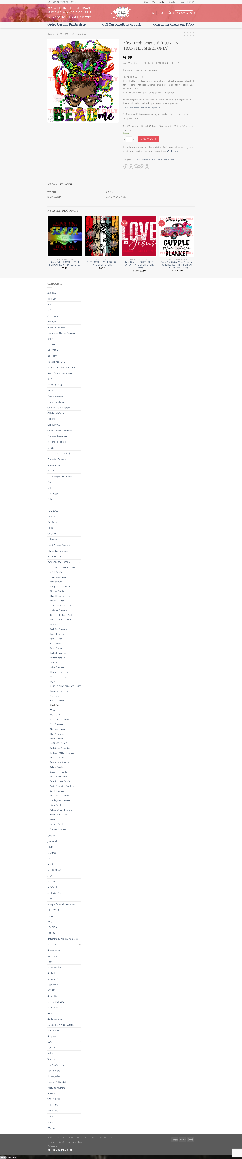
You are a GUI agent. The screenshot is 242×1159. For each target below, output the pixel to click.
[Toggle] (80, 442)
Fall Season (52, 493)
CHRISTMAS (53, 424)
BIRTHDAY (52, 356)
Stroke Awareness (56, 1019)
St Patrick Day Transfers (60, 795)
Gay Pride (52, 522)
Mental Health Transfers (60, 719)
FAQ (182, 2)
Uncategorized (54, 1076)
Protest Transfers (57, 757)
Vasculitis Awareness (57, 1087)
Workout (51, 1128)
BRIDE (50, 390)
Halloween (52, 539)
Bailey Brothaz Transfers (60, 586)
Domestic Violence (56, 459)
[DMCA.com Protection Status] (8, 1157)
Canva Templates (55, 402)
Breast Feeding (54, 384)
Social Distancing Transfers (62, 786)
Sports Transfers (57, 790)
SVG (153, 2)
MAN (50, 864)
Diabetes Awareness (57, 436)
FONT (50, 505)
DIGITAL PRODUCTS (57, 442)
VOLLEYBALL (53, 1099)
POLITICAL (52, 927)
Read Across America (59, 762)
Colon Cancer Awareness (59, 430)
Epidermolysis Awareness (59, 476)
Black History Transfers (60, 596)
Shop (146, 2)
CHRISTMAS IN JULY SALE (61, 605)
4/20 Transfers (56, 572)
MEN (50, 875)
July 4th (53, 681)
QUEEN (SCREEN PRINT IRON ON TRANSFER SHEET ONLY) (102, 263)
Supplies (172, 2)
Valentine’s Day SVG (57, 1082)
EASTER (51, 470)
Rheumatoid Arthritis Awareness (62, 938)
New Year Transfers (58, 729)
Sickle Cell (52, 956)
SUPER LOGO (54, 1030)
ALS (49, 310)
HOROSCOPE (54, 556)
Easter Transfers (57, 634)
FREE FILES (52, 516)
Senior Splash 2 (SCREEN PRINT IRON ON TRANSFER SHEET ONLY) (65, 263)
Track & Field (53, 1070)
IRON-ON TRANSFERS (64, 34)
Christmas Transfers (58, 610)
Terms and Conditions (101, 1137)
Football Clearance (58, 653)
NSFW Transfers (57, 733)
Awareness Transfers (59, 577)
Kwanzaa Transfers (58, 700)
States (50, 1013)
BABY (50, 338)
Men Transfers (56, 714)
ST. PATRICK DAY (55, 1001)
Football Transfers (57, 657)
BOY (49, 379)
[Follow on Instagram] (190, 2)
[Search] (153, 13)
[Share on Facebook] (125, 166)
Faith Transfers (56, 638)
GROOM (51, 533)
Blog (79, 12)
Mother (50, 898)
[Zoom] (51, 119)
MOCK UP (52, 887)
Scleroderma (53, 950)
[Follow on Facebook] (187, 2)
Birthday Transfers (58, 591)
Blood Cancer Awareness (59, 373)
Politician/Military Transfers (62, 752)
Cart (71, 1137)
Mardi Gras (81, 34)
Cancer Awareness (56, 396)
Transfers (161, 2)
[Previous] (48, 246)
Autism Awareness (56, 327)
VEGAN (51, 1093)
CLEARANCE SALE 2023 (61, 615)
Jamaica (51, 835)
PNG (49, 921)
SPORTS (51, 990)
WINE (50, 1116)
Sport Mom (52, 984)
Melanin (53, 710)
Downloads (82, 1137)
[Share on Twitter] (131, 166)
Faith (49, 487)
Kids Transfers (56, 695)
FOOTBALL (52, 510)
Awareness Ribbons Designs (61, 333)
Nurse (50, 915)
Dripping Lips (53, 465)
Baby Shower (56, 581)
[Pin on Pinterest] (141, 166)
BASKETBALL (53, 350)
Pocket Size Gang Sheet (60, 748)
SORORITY (52, 979)
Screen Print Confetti (59, 771)
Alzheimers (52, 316)
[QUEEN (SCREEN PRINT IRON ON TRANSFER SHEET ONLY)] (102, 236)
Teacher (51, 1059)
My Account (57, 17)
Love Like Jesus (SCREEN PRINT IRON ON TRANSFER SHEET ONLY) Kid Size (139, 265)
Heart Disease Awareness (59, 545)
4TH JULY (51, 298)
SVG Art (51, 1047)
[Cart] (169, 13)
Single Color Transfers (59, 776)
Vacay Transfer (56, 805)
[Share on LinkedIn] (147, 166)
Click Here (172, 151)
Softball (51, 973)
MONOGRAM (54, 893)
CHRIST (51, 419)
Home (49, 34)
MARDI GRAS (54, 870)
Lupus (50, 858)
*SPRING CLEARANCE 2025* (63, 567)
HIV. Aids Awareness (57, 551)
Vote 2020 (52, 1105)
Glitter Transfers (57, 667)
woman (50, 1122)
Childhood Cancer (56, 413)
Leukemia (51, 852)
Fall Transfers (55, 643)
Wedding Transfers (58, 814)
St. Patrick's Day (54, 1007)
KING (50, 847)
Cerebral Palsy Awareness (60, 407)
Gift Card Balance (61, 12)
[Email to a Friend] (136, 166)
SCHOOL (52, 944)
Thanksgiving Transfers (60, 800)
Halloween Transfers (59, 672)
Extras (50, 482)
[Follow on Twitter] (193, 2)
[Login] (162, 13)
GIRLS (50, 528)
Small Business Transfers (60, 781)
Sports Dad (52, 996)
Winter (53, 819)
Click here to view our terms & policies (142, 107)
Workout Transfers (58, 828)
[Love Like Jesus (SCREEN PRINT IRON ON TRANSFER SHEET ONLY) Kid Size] (139, 236)
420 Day (51, 293)
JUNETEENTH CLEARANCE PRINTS (65, 686)
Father (50, 499)
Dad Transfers (56, 624)
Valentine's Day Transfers (61, 809)
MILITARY (51, 881)
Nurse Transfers (57, 738)
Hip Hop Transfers (58, 676)
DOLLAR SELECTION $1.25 (60, 453)
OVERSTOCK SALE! (59, 743)
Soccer (50, 961)
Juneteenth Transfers (59, 691)
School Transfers (57, 767)
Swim (50, 1053)
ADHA (50, 304)
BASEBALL (52, 344)
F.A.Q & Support (80, 17)
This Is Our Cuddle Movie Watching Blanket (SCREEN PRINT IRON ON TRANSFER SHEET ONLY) (176, 265)
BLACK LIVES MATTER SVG (61, 367)
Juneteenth (52, 841)
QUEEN (51, 933)
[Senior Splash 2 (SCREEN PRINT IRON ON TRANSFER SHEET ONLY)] (64, 236)
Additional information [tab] (59, 184)
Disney (50, 447)
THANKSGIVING (55, 1064)
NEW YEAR (53, 910)
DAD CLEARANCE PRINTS (62, 619)
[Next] (194, 246)
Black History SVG (56, 361)
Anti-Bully (51, 321)
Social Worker (54, 967)
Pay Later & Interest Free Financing (71, 8)
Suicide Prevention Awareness (61, 1024)
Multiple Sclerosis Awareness (61, 904)
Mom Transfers (56, 724)
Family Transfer (56, 648)
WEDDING (52, 1110)
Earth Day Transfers (58, 629)
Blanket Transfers (57, 600)
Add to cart (148, 139)
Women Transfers (167, 159)
